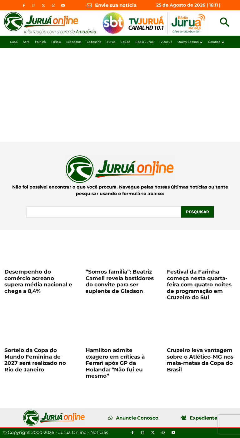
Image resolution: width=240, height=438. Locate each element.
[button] (224, 23)
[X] (43, 6)
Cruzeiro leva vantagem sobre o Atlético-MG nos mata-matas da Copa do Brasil (200, 359)
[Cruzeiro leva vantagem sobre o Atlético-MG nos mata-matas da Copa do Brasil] (201, 326)
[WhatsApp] (53, 6)
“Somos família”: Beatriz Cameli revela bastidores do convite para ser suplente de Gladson (120, 281)
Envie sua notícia (116, 5)
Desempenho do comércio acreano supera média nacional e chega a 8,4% (38, 281)
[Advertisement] (120, 95)
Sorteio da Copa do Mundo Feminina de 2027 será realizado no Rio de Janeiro (35, 359)
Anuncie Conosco (137, 418)
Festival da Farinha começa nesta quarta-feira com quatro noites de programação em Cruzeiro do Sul (199, 284)
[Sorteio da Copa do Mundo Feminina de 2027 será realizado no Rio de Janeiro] (38, 326)
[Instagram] (33, 6)
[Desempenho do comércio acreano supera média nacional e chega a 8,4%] (38, 247)
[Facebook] (24, 6)
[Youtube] (63, 6)
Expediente (203, 418)
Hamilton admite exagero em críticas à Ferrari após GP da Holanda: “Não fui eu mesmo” (115, 363)
